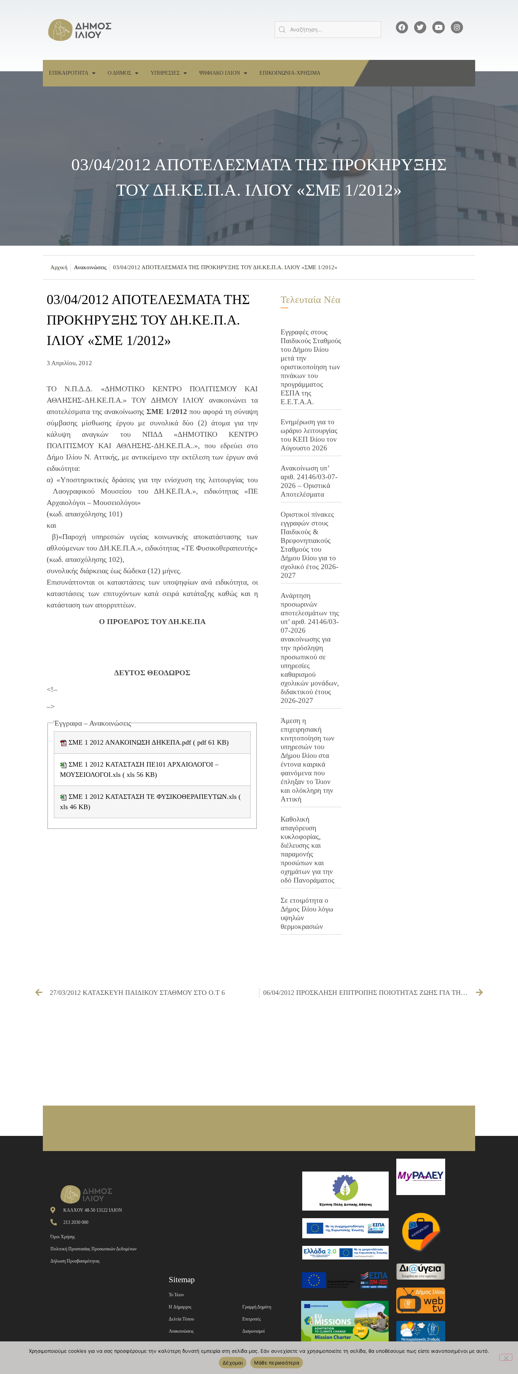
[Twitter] (420, 27)
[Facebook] (402, 27)
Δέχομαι (233, 1363)
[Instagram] (457, 27)
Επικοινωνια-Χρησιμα (289, 73)
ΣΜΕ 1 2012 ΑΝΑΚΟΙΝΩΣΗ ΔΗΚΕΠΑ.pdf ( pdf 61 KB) (148, 742)
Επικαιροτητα (68, 73)
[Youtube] (438, 27)
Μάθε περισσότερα (276, 1363)
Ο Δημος (119, 73)
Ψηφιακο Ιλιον (219, 73)
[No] (505, 1357)
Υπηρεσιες (165, 73)
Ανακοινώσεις (90, 267)
